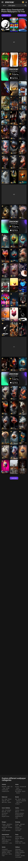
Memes (17, 838)
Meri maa (4, 802)
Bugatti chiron (5, 816)
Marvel (17, 811)
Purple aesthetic (6, 830)
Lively (3, 836)
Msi (16, 799)
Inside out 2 (5, 843)
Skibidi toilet (18, 836)
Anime (17, 784)
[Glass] (5, 60)
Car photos (5, 813)
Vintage (10, 827)
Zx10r (8, 811)
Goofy (23, 843)
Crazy (16, 839)
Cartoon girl (18, 829)
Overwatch (5, 849)
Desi (8, 800)
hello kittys (19, 802)
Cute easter (18, 857)
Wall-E (3, 838)
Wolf (8, 786)
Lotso (10, 843)
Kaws (4, 829)
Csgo (3, 855)
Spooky (23, 855)
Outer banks (5, 841)
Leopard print (5, 791)
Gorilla (7, 788)
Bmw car (4, 814)
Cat (11, 786)
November (18, 854)
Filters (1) (21, 15)
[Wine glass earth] (5, 103)
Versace (18, 800)
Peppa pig (8, 836)
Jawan (9, 802)
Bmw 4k (4, 811)
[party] (23, 270)
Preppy (4, 824)
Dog (4, 788)
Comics (17, 808)
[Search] (25, 5)
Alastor (18, 793)
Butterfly (4, 786)
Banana (22, 838)
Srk (3, 799)
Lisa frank (17, 830)
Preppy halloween (20, 852)
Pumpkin (17, 855)
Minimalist (4, 827)
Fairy (16, 825)
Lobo (16, 818)
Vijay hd (4, 800)
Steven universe (19, 813)
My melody (18, 791)
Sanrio (23, 791)
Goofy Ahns (18, 843)
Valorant (4, 852)
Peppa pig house (6, 839)
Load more (14, 478)
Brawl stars (5, 854)
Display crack (18, 841)
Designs (4, 822)
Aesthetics (9, 824)
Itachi (17, 788)
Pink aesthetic (6, 825)
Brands (17, 797)
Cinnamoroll (23, 786)
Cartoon (17, 810)
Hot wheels (8, 810)
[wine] (14, 88)
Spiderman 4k (19, 816)
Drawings (17, 822)
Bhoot (9, 799)
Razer (19, 799)
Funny (16, 834)
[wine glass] (14, 60)
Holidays (17, 847)
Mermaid (22, 824)
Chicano (17, 827)
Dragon (17, 824)
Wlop (20, 825)
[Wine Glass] (23, 25)
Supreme (23, 800)
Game (10, 854)
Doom (8, 852)
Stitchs (22, 810)
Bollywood (4, 797)
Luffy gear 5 (18, 789)
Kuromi (17, 786)
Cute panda (5, 789)
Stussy (24, 799)
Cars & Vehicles (6, 808)
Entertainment (5, 834)
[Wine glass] (14, 25)
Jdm (3, 810)
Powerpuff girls (19, 814)
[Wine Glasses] (23, 467)
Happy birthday (19, 850)
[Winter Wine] (5, 285)
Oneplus (17, 803)
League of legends (7, 850)
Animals (4, 784)
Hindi (6, 799)
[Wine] (14, 467)
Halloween (18, 849)
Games (4, 847)
